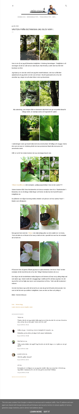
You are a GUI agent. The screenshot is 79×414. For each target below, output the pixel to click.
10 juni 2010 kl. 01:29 (23, 372)
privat (22, 307)
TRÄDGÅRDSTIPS (45, 17)
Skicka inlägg (19, 304)
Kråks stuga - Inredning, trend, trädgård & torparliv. (34, 330)
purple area (21, 354)
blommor (18, 307)
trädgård (26, 307)
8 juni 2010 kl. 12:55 (23, 348)
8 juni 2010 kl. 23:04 (23, 359)
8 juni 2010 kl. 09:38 (23, 336)
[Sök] (66, 5)
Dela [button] (13, 304)
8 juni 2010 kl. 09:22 (23, 324)
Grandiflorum (20, 185)
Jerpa (19, 317)
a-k (19, 365)
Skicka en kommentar (19, 377)
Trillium (14, 185)
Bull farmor (21, 341)
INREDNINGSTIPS (32, 17)
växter (31, 307)
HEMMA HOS (22, 17)
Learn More (36, 412)
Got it (47, 412)
